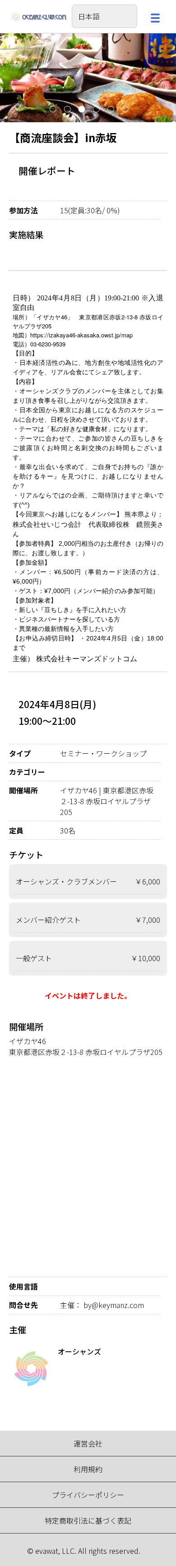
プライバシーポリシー (88, 1494)
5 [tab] (109, 109)
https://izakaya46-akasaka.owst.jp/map (81, 335)
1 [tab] (52, 109)
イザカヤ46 (27, 1041)
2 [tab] (66, 109)
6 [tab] (124, 109)
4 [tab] (95, 109)
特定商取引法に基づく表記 (88, 1520)
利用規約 (88, 1469)
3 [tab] (80, 109)
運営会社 (88, 1443)
